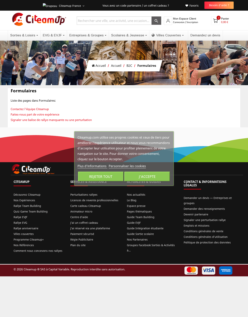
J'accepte (147, 176)
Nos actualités (136, 194)
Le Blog (131, 200)
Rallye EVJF (20, 217)
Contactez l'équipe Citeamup (30, 109)
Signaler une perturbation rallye (205, 220)
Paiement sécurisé (82, 234)
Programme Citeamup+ (29, 239)
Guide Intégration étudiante (145, 228)
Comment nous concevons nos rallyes (38, 251)
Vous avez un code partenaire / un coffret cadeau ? (135, 5)
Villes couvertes (24, 234)
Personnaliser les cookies (127, 166)
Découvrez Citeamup (27, 194)
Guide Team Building (140, 217)
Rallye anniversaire (26, 228)
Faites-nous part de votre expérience (35, 114)
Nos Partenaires (137, 239)
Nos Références (24, 245)
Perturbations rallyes (83, 194)
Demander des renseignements (204, 209)
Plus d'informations (92, 166)
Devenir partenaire (196, 214)
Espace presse (136, 206)
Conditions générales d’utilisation (206, 237)
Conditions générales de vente (203, 231)
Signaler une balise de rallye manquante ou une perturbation (51, 120)
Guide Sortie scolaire (140, 234)
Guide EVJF (134, 222)
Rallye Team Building (27, 206)
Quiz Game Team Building (31, 211)
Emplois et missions (196, 225)
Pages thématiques (139, 211)
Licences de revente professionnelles (94, 200)
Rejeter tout (100, 176)
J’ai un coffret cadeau (84, 222)
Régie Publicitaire (81, 239)
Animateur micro (81, 211)
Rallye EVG (20, 222)
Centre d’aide (79, 217)
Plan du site (78, 245)
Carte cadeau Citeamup (85, 206)
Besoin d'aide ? (219, 5)
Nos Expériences (24, 200)
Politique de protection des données (207, 242)
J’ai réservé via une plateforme (90, 228)
